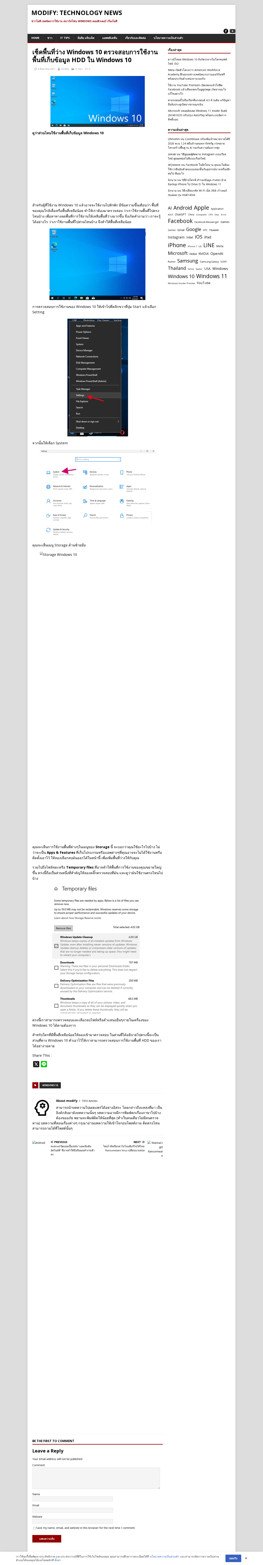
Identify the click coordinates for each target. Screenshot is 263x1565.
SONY (223, 261)
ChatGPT (180, 214)
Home (35, 38)
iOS (198, 236)
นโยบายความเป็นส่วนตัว (168, 38)
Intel (189, 237)
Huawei (214, 230)
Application (217, 208)
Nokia (193, 254)
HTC (205, 230)
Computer (201, 214)
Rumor (172, 261)
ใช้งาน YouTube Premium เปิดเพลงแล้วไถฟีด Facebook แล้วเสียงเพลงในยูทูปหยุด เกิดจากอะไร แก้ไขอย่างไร (197, 89)
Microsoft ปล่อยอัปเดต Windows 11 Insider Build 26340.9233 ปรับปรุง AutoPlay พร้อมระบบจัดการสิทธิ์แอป (197, 115)
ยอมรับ (233, 1558)
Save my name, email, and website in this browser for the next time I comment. (85, 1528)
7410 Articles (90, 1101)
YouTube (203, 283)
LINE (208, 245)
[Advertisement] (97, 166)
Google (193, 229)
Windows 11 (211, 276)
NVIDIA (204, 254)
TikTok (191, 269)
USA (207, 268)
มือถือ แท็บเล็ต (86, 38)
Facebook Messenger (206, 222)
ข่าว (49, 38)
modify (65, 69)
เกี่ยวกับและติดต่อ (135, 38)
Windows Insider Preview (181, 283)
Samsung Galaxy (209, 261)
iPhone (177, 245)
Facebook (180, 220)
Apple (201, 207)
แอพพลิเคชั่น (109, 38)
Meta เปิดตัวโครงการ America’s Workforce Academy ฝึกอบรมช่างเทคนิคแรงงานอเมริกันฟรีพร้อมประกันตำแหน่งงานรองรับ (196, 74)
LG (200, 246)
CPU (211, 214)
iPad (207, 237)
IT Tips (65, 38)
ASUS (170, 214)
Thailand (177, 268)
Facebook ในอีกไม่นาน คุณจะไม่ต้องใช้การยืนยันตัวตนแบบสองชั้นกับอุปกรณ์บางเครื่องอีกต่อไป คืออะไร (199, 169)
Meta (219, 246)
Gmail (180, 230)
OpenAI (216, 253)
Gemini (172, 230)
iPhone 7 (192, 246)
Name (36, 1494)
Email (35, 1505)
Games (225, 222)
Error (223, 214)
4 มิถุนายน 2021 (46, 69)
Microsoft (178, 253)
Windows (220, 268)
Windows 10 (50, 1085)
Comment (38, 1465)
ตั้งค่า (58, 1560)
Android (182, 207)
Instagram (176, 237)
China (191, 214)
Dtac (217, 214)
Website (37, 1516)
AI (170, 208)
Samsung (187, 260)
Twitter (199, 269)
